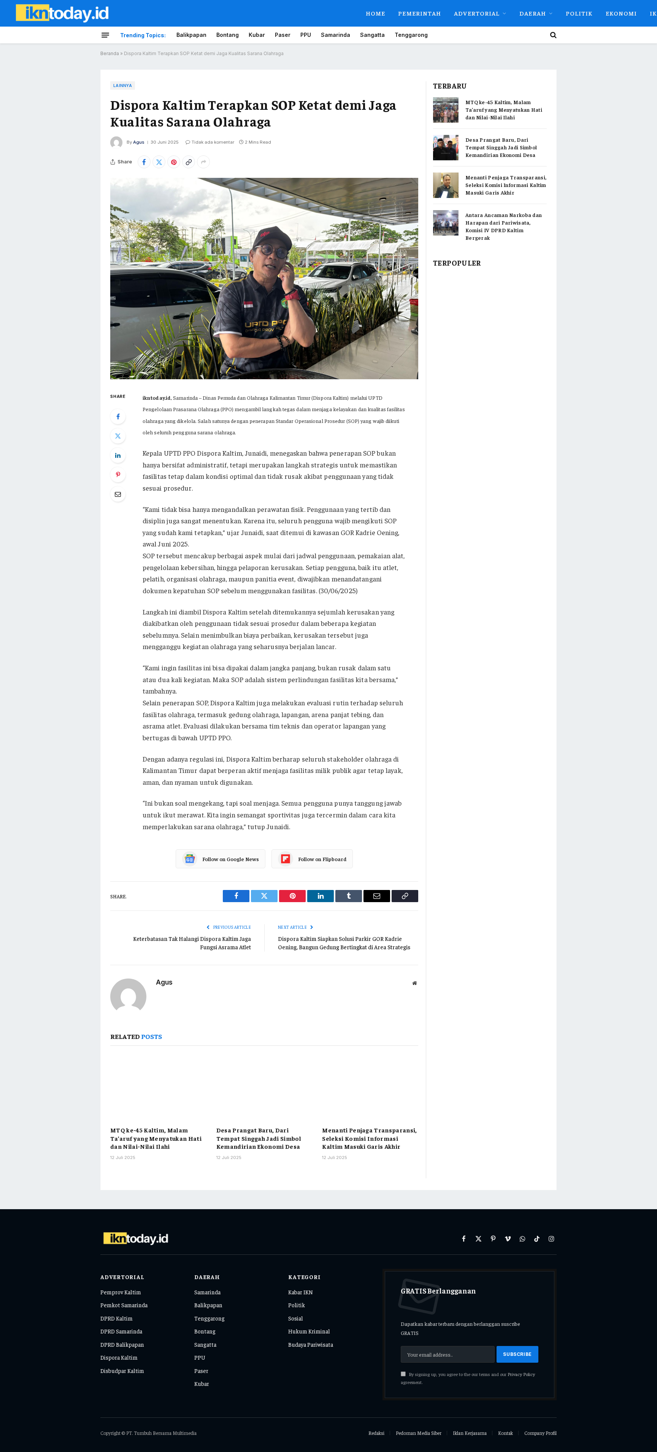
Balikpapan (191, 35)
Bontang (227, 35)
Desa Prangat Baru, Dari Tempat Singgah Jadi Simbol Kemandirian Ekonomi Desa (258, 1138)
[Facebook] (117, 416)
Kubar (257, 35)
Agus (138, 142)
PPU (305, 35)
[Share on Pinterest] (173, 161)
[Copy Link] (188, 161)
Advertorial (477, 13)
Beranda (109, 53)
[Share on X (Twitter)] (158, 161)
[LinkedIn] (117, 455)
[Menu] (105, 35)
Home (375, 13)
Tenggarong (411, 35)
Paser (282, 35)
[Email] (117, 494)
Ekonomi (621, 13)
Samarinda (335, 35)
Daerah (532, 13)
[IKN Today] (182, 13)
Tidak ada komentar (213, 142)
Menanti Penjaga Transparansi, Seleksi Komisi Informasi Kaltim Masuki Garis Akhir (369, 1138)
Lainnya (122, 85)
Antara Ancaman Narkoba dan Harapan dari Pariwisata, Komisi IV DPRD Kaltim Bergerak (503, 226)
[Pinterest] (117, 474)
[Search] (553, 35)
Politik (579, 13)
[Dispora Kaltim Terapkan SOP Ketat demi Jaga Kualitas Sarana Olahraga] (264, 278)
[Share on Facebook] (144, 161)
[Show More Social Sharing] (203, 161)
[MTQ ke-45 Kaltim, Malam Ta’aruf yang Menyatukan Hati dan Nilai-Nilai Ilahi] (158, 1087)
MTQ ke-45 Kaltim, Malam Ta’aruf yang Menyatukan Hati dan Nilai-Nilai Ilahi (156, 1138)
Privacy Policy (521, 1374)
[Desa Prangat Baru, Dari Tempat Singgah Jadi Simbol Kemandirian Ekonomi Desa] (264, 1087)
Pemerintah (419, 13)
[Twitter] (117, 435)
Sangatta (372, 35)
